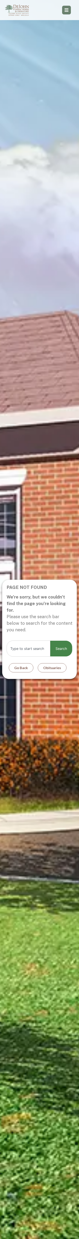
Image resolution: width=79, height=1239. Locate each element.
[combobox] (28, 648)
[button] (66, 10)
